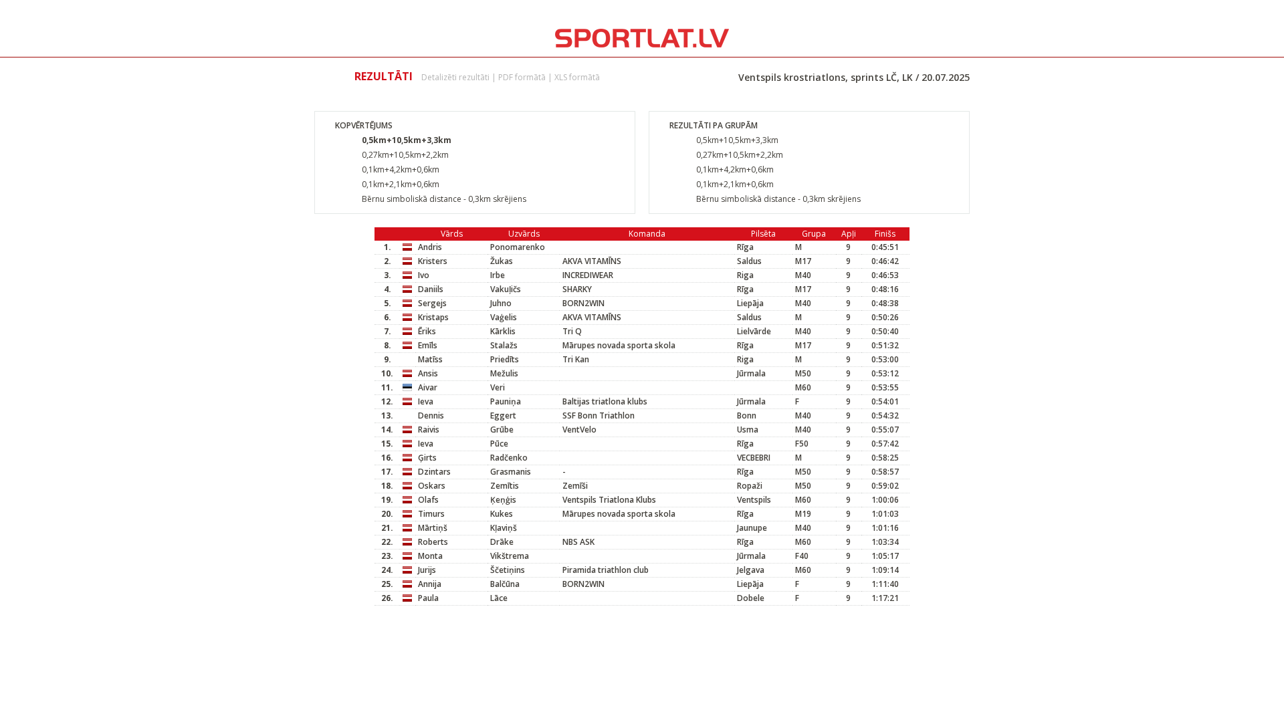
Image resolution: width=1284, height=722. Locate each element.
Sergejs (432, 303)
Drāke (502, 542)
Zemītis (504, 485)
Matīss (430, 359)
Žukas (501, 261)
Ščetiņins (507, 570)
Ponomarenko (517, 247)
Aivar (427, 387)
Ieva (425, 401)
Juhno (501, 303)
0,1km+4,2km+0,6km (400, 169)
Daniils (430, 289)
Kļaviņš (503, 527)
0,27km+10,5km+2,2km (405, 154)
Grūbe (502, 429)
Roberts (433, 542)
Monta (430, 556)
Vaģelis (503, 317)
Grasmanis (510, 471)
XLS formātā (577, 77)
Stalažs (504, 345)
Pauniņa (505, 401)
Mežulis (504, 373)
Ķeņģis (503, 499)
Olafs (428, 499)
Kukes (501, 513)
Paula (428, 598)
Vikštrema (509, 556)
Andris (430, 247)
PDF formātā (522, 77)
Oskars (431, 485)
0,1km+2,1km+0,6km (400, 184)
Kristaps (433, 317)
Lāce (499, 598)
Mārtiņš (432, 527)
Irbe (497, 275)
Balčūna (505, 584)
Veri (497, 387)
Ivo (423, 275)
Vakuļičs (505, 289)
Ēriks (427, 331)
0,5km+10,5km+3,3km (406, 140)
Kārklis (503, 331)
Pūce (499, 443)
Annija (429, 584)
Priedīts (504, 359)
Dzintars (434, 471)
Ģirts (427, 457)
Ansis (428, 373)
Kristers (432, 261)
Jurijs (427, 570)
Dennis (431, 415)
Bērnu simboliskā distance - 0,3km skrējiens (444, 199)
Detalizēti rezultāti (455, 77)
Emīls (427, 345)
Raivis (428, 429)
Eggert (503, 415)
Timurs (431, 513)
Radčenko (509, 457)
